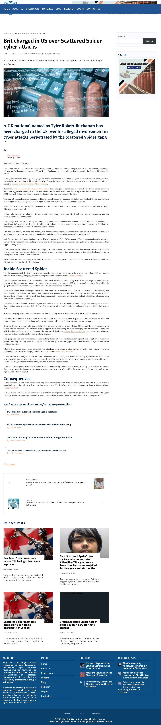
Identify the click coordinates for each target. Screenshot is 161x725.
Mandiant (14, 388)
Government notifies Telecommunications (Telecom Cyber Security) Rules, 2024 (55, 502)
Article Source (10, 464)
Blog (58, 8)
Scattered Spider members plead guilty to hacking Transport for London (20, 625)
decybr (14, 33)
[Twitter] (142, 9)
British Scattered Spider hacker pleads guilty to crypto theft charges (78, 625)
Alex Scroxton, (13, 155)
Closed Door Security (63, 351)
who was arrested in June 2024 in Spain (31, 189)
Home (7, 8)
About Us (17, 8)
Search (121, 36)
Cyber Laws (32, 8)
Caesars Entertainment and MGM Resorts (29, 184)
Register (69, 8)
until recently (76, 275)
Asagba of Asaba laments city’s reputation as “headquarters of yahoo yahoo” (55, 482)
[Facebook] (138, 9)
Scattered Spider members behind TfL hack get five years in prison (22, 561)
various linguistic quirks (74, 331)
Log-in (80, 8)
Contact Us (93, 8)
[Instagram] (146, 9)
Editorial (47, 8)
